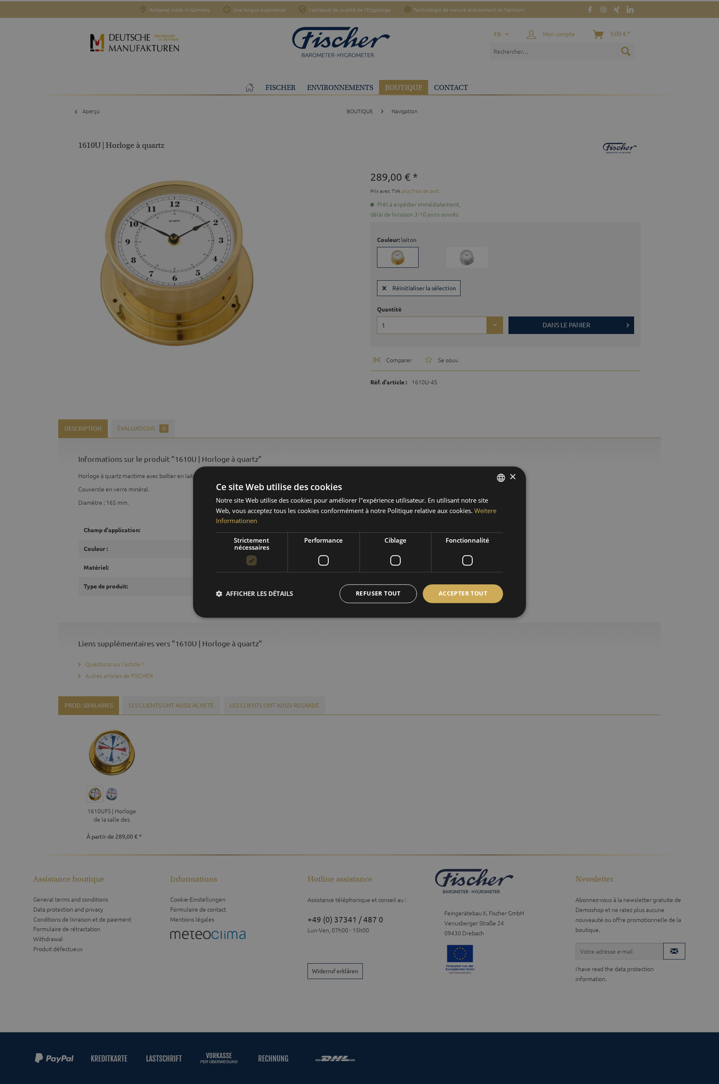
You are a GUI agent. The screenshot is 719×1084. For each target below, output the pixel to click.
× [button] (512, 477)
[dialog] (359, 542)
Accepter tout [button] (463, 593)
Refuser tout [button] (378, 593)
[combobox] (501, 477)
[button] (254, 593)
